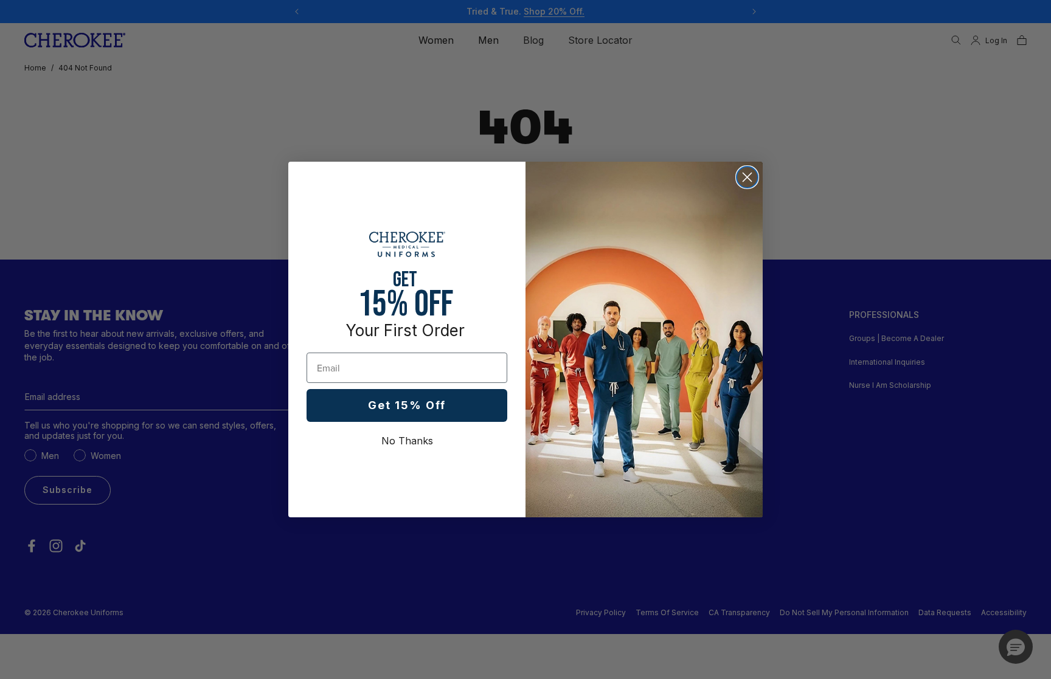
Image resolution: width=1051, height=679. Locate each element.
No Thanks (407, 441)
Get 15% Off (407, 405)
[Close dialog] (747, 177)
